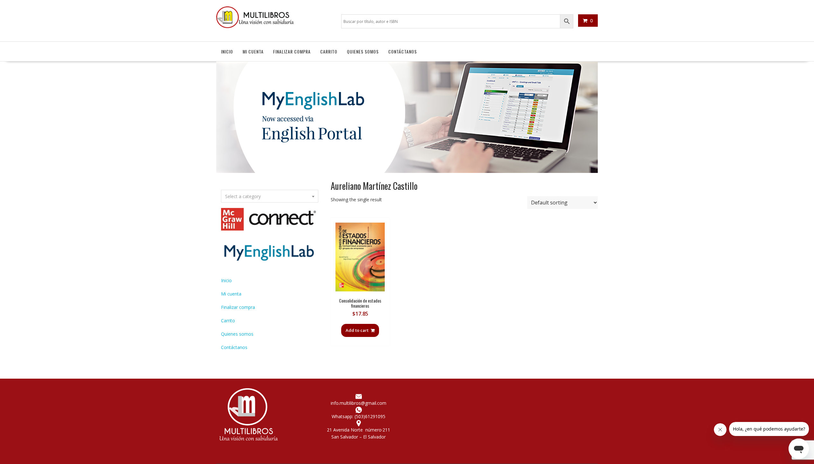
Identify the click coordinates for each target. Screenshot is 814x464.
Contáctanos (402, 51)
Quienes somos (363, 51)
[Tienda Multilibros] (407, 171)
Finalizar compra (292, 51)
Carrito (328, 51)
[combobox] (269, 196)
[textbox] (269, 196)
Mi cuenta (253, 51)
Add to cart (357, 330)
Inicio (227, 51)
